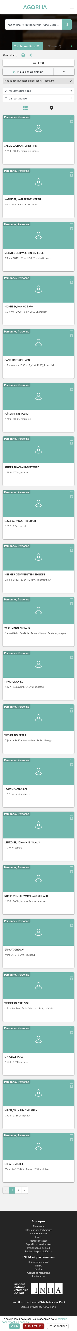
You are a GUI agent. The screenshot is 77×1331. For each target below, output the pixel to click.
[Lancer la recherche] (67, 24)
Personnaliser (58, 1326)
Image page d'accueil (38, 1248)
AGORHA (35, 7)
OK (15, 1326)
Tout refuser (34, 1326)
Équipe (38, 1269)
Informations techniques (38, 1230)
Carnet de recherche (38, 1273)
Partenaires (38, 1276)
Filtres (40, 62)
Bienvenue (38, 1226)
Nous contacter (38, 1241)
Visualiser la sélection (29, 71)
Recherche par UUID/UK (38, 1251)
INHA (38, 1265)
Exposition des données (39, 1244)
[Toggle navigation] (73, 7)
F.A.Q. (38, 1237)
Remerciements (38, 1233)
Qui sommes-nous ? (38, 1262)
